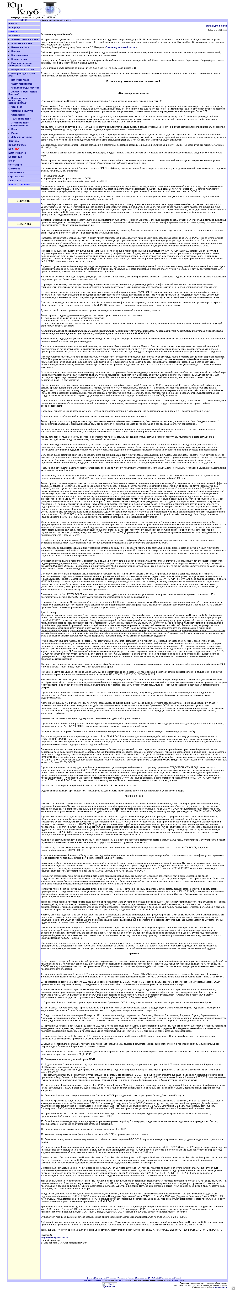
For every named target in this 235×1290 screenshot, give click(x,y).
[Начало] (91, 1278)
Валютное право (19, 55)
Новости (12, 23)
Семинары (13, 141)
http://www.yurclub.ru (93, 1280)
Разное (15, 133)
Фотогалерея (15, 165)
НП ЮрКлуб (14, 27)
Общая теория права (21, 84)
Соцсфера (16, 107)
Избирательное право (22, 69)
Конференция (15, 157)
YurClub (118, 1280)
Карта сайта (14, 180)
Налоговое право (20, 80)
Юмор (14, 129)
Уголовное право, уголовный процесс (18, 124)
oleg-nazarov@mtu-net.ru (54, 1237)
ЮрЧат (11, 161)
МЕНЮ (23, 20)
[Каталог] (132, 1278)
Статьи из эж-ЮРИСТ (22, 111)
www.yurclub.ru (220, 1287)
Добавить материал (21, 137)
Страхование (18, 115)
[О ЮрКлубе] (154, 1278)
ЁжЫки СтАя (177, 1280)
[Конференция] (142, 1278)
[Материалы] (122, 1278)
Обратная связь (16, 176)
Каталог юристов (17, 153)
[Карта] (177, 1278)
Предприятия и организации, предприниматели (17, 100)
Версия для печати (216, 25)
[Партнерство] (101, 1278)
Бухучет (15, 51)
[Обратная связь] (166, 1278)
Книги (11, 149)
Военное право (19, 59)
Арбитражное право (21, 43)
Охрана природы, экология (25, 88)
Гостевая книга (16, 173)
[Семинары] (112, 1278)
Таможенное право (21, 119)
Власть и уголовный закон (120, 47)
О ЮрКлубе (14, 169)
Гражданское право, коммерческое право (20, 64)
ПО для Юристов (17, 145)
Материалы (14, 35)
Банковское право (20, 47)
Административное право (24, 39)
